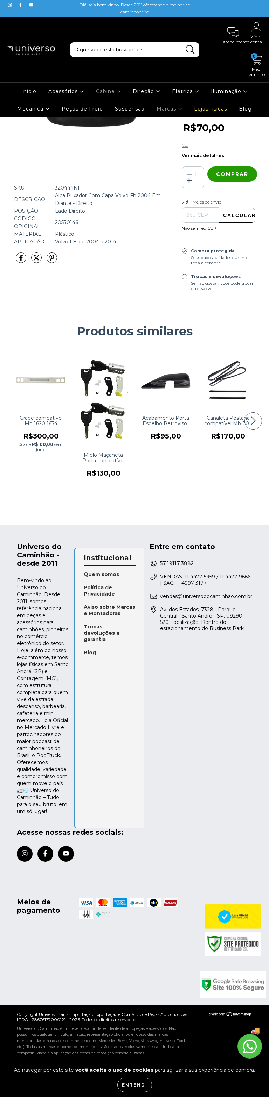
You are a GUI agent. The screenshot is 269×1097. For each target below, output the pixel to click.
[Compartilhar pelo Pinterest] (52, 260)
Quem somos (101, 574)
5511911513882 (177, 563)
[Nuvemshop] (230, 1015)
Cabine (106, 91)
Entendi (134, 1085)
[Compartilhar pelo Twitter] (37, 260)
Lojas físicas (210, 109)
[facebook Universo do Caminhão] (21, 5)
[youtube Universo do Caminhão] (31, 5)
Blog (245, 109)
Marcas (167, 109)
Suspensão (130, 109)
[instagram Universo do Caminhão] (10, 5)
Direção (144, 91)
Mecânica (31, 109)
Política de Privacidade (99, 590)
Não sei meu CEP (199, 228)
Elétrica (183, 91)
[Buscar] (190, 50)
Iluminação (227, 91)
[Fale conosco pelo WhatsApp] (249, 1046)
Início (28, 91)
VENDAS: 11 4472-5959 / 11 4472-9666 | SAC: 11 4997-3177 (205, 580)
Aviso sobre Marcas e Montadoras (109, 610)
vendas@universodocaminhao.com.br (206, 596)
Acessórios (64, 91)
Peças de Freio (82, 109)
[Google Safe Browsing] (226, 984)
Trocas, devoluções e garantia (102, 633)
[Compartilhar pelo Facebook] (22, 260)
